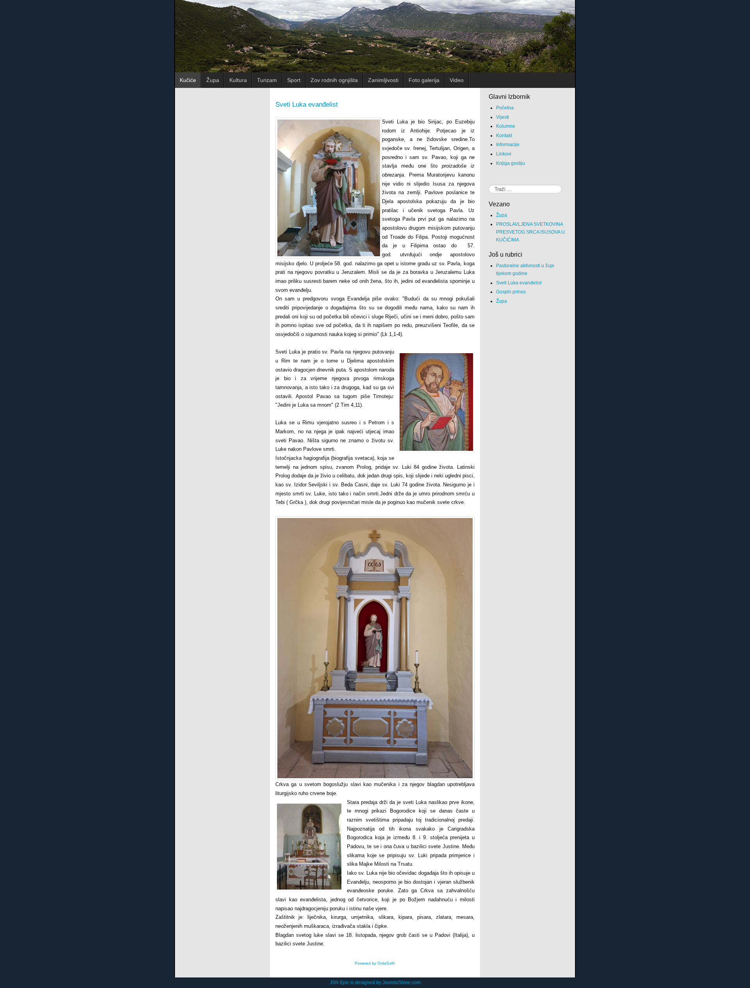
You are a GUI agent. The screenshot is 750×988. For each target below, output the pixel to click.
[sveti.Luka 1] (375, 648)
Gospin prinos (511, 292)
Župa (501, 215)
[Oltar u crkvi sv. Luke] (309, 846)
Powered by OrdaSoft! (375, 963)
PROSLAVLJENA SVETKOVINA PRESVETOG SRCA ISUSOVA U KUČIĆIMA (530, 232)
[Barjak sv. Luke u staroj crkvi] (436, 402)
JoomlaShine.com (401, 982)
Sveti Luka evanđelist (306, 104)
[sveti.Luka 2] (328, 188)
